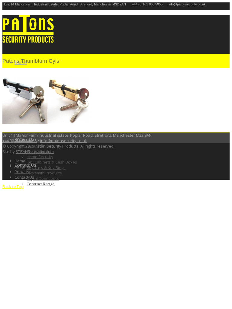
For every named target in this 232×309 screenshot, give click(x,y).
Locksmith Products (44, 173)
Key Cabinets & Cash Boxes (52, 162)
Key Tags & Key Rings (46, 167)
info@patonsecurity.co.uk (63, 140)
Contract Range (41, 183)
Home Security (40, 156)
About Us (22, 166)
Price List (22, 171)
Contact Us (24, 177)
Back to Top (13, 186)
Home (19, 161)
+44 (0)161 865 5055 (147, 4)
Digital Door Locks (43, 178)
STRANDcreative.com (35, 151)
